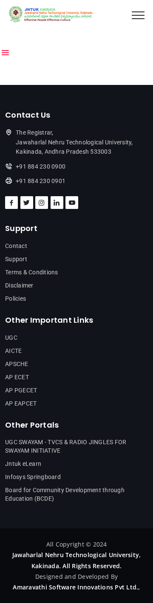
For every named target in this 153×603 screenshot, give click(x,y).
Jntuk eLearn (23, 463)
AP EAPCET (21, 403)
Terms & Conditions (31, 272)
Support (16, 259)
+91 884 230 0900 (40, 166)
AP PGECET (21, 390)
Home (14, 38)
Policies (15, 298)
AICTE (13, 350)
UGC (11, 337)
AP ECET (17, 377)
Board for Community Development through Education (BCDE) (65, 494)
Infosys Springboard (33, 476)
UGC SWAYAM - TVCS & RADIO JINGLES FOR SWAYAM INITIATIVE (65, 446)
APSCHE (16, 364)
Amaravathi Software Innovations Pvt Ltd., (76, 587)
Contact (16, 245)
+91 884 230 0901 (40, 181)
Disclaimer (19, 285)
